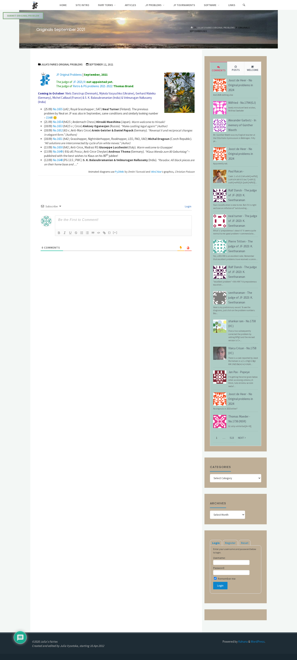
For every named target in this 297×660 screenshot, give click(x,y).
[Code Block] (98, 232)
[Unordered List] (87, 232)
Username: (219, 558)
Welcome (252, 70)
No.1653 (58, 126)
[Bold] (59, 232)
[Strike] (76, 232)
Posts (236, 70)
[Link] (104, 232)
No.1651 (58, 139)
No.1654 (58, 122)
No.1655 (58, 109)
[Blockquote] (93, 232)
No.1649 (58, 151)
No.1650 (58, 147)
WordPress (258, 641)
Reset (244, 543)
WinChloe (155, 171)
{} (109, 232)
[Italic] (64, 232)
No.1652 (58, 130)
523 (232, 438)
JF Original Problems (69, 75)
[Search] (244, 5)
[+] (115, 232)
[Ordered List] (81, 232)
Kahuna (243, 641)
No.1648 (58, 160)
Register (230, 543)
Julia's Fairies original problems (216, 27)
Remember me (226, 578)
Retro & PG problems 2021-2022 (92, 86)
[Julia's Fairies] (35, 5)
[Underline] (70, 232)
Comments (218, 70)
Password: (219, 568)
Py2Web (119, 171)
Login (187, 206)
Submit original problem (23, 15)
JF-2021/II (79, 82)
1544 (49, 118)
